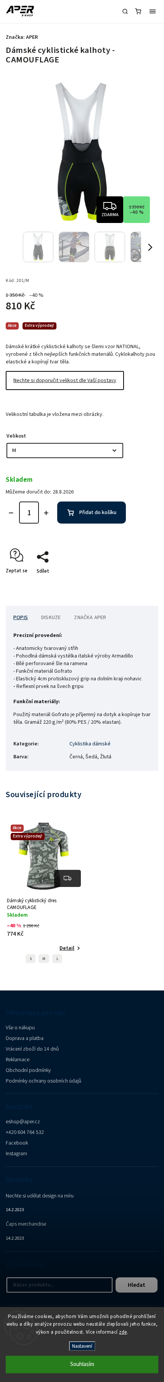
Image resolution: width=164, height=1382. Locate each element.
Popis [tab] (20, 617)
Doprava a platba (24, 1038)
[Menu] (152, 11)
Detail (66, 948)
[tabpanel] (44, 894)
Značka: (22, 37)
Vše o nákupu (20, 1028)
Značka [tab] (90, 617)
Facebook (17, 1143)
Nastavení (82, 1346)
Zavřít (139, 584)
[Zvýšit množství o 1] (46, 512)
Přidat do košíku (97, 512)
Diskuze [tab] (51, 617)
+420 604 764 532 (25, 1132)
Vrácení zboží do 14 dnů (32, 1049)
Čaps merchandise (26, 1224)
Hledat (136, 1285)
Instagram (16, 1154)
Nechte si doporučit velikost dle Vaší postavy (64, 380)
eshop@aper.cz (23, 1122)
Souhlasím (82, 1364)
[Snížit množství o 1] (11, 512)
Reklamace (17, 1060)
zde (123, 1332)
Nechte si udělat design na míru (40, 1196)
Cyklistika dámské (90, 744)
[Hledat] (125, 11)
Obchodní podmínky (28, 1070)
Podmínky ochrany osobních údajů (43, 1081)
